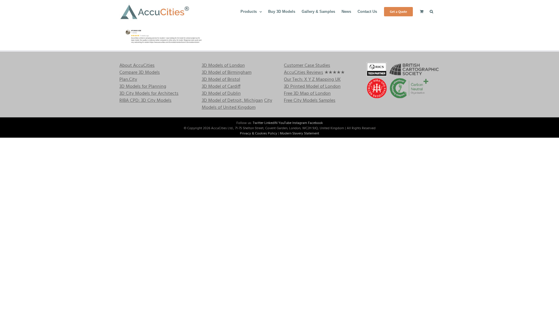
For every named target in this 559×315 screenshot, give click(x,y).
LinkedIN (270, 123)
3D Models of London (223, 65)
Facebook (315, 123)
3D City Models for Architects (148, 93)
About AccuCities (137, 65)
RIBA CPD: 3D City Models (145, 100)
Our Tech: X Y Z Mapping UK (312, 79)
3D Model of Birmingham (227, 72)
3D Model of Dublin (221, 93)
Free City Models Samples (309, 100)
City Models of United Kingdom (237, 104)
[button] (431, 11)
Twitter (258, 123)
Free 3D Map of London (307, 93)
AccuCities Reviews (303, 72)
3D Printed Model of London (312, 86)
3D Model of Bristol (221, 79)
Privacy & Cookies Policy (258, 133)
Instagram (299, 123)
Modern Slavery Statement (299, 133)
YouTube (284, 123)
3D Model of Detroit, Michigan (232, 100)
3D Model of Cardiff (221, 86)
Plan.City (128, 79)
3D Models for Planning (142, 86)
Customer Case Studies (307, 65)
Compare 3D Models (139, 72)
